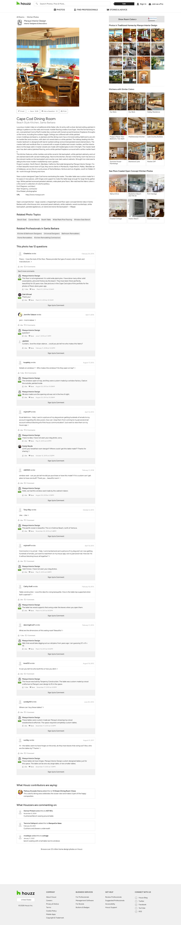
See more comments (26, 271)
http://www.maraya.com (35, 195)
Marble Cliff (151, 161)
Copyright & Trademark (55, 918)
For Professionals (82, 897)
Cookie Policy (51, 911)
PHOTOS (61, 10)
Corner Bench (34, 220)
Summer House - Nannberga (116, 162)
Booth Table (46, 220)
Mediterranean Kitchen (137, 137)
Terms (48, 907)
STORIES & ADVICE (118, 10)
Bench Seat (21, 220)
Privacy (49, 904)
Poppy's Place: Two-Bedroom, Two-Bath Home (117, 138)
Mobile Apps (51, 914)
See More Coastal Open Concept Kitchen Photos (131, 171)
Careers (49, 900)
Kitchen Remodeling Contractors (47, 238)
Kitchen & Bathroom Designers (29, 234)
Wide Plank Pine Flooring (62, 220)
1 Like (26, 289)
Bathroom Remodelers (70, 234)
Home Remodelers (24, 238)
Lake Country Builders (155, 137)
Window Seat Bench (82, 220)
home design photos (67, 849)
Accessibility (110, 904)
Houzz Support (111, 907)
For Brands (80, 904)
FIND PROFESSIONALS (87, 10)
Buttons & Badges (83, 907)
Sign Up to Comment (56, 305)
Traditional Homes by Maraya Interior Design (137, 25)
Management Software (85, 900)
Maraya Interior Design (35, 20)
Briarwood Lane (134, 161)
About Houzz (51, 897)
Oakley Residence (153, 112)
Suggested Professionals (114, 900)
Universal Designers (52, 234)
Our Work (113, 112)
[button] (18, 266)
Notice (56, 904)
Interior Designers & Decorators (35, 23)
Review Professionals (113, 897)
